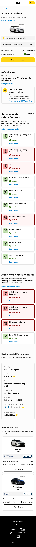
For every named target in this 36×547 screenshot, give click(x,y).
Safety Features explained (10, 129)
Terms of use (19, 542)
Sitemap (25, 542)
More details (18, 469)
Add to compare (19, 60)
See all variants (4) (8, 21)
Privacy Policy (12, 542)
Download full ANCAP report (19, 101)
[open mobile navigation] (3, 2)
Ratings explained (8, 84)
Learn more (13, 143)
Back (5, 9)
